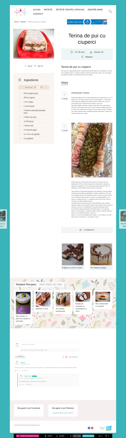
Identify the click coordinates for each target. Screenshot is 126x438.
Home (16, 22)
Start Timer (88, 436)
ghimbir (37, 134)
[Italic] (24, 350)
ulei (32, 125)
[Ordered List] (32, 350)
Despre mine (95, 9)
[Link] (41, 350)
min (79, 436)
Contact (38, 14)
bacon (31, 121)
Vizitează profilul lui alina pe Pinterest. (63, 413)
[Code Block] (39, 350)
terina (59, 284)
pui (54, 284)
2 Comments (88, 230)
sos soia (33, 117)
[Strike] (29, 350)
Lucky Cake (28, 376)
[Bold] (22, 350)
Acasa (36, 9)
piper (35, 130)
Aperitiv (23, 22)
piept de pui (33, 93)
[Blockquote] (36, 350)
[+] (46, 350)
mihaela (31, 378)
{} (43, 350)
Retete (48, 9)
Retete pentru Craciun (70, 9)
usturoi (31, 106)
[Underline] (27, 350)
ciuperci (32, 97)
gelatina (30, 138)
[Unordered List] (34, 350)
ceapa (30, 102)
